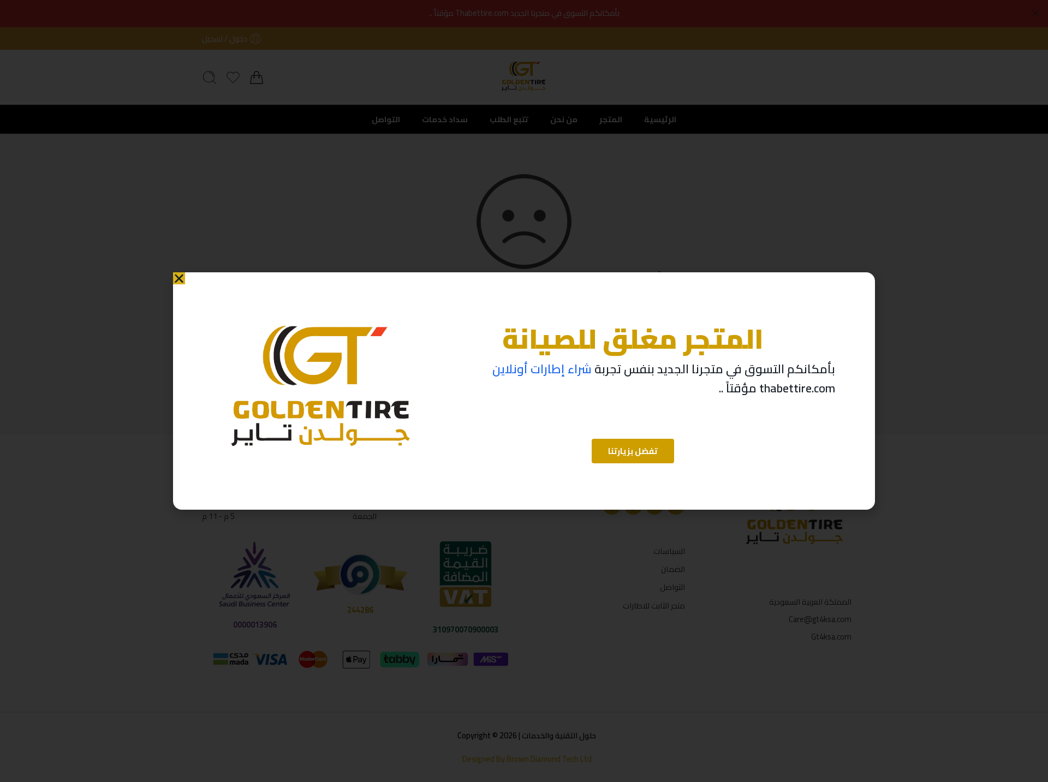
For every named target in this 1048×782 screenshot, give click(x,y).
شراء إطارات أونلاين (542, 368)
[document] (524, 391)
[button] (179, 278)
